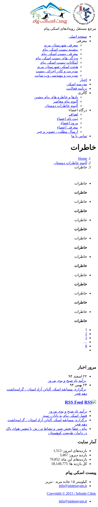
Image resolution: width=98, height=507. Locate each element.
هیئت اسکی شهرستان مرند (57, 67)
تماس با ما (79, 136)
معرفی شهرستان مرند (61, 45)
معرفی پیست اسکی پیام (59, 54)
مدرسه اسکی (77, 84)
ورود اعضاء (69, 123)
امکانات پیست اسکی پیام (59, 62)
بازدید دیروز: (77, 455)
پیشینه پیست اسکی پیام (60, 49)
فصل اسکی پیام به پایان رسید (65, 416)
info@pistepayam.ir (73, 486)
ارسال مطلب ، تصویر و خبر (57, 132)
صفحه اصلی (78, 36)
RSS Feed (74, 402)
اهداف (73, 114)
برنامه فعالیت (76, 88)
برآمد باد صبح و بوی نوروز (67, 381)
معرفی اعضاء (67, 127)
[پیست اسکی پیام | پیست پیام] (62, 24)
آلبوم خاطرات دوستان (61, 106)
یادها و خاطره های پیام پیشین (56, 97)
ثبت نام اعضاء (67, 119)
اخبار (83, 80)
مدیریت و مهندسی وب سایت (56, 75)
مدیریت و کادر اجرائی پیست (57, 71)
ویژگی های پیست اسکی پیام (57, 58)
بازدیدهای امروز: (74, 451)
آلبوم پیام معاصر (65, 101)
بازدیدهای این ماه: (73, 459)
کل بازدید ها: (77, 464)
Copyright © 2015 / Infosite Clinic (71, 493)
